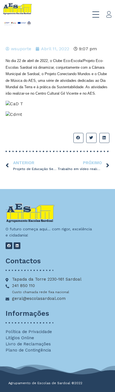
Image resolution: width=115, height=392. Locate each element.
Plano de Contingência (28, 350)
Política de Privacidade (29, 331)
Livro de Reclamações (28, 343)
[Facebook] (9, 245)
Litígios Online (20, 337)
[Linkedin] (17, 245)
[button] (78, 138)
